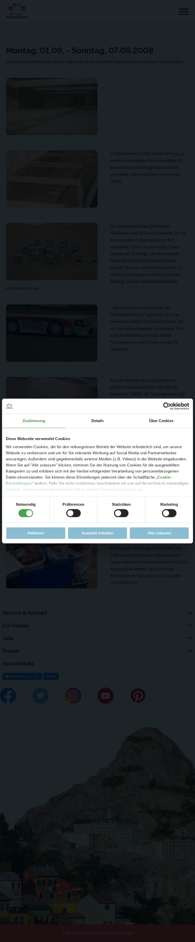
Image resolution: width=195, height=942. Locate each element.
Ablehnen (35, 533)
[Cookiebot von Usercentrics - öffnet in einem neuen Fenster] (167, 406)
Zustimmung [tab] (34, 421)
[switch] (73, 513)
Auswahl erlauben (97, 533)
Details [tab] (97, 421)
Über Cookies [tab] (161, 421)
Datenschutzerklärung (121, 489)
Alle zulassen (159, 533)
